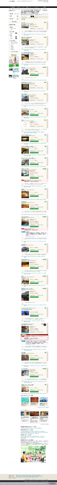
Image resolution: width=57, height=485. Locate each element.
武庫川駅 (25, 50)
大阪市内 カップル (30, 349)
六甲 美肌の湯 (33, 105)
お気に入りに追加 (40, 28)
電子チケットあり (24, 17)
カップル (38, 432)
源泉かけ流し (13, 49)
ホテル (36, 432)
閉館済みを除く (36, 17)
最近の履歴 (45, 0)
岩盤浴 (12, 45)
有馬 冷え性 (35, 143)
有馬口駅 (45, 143)
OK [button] (52, 483)
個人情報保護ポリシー (26, 481)
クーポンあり (30, 17)
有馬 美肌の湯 (31, 393)
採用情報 (47, 481)
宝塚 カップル (31, 49)
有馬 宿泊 (33, 143)
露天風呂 (36, 431)
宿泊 (43, 431)
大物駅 (45, 381)
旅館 (43, 437)
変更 (17, 16)
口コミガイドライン (39, 479)
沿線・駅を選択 (14, 21)
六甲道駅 (42, 105)
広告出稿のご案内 (34, 479)
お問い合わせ (46, 479)
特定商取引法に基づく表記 (32, 481)
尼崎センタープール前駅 (40, 49)
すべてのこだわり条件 (14, 51)
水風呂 (28, 432)
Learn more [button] (44, 483)
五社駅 (27, 155)
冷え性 (26, 432)
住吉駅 (27, 91)
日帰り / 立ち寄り (13, 28)
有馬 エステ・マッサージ (38, 365)
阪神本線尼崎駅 (25, 321)
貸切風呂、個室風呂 (23, 438)
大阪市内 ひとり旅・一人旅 (41, 349)
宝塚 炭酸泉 (25, 49)
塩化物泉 (44, 432)
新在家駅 (45, 105)
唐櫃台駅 (29, 155)
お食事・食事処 (23, 432)
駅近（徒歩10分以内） (26, 431)
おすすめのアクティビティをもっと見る (42, 407)
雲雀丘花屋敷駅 (34, 132)
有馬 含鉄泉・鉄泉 (30, 256)
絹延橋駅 (28, 132)
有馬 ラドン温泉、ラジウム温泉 (27, 143)
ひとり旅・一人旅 (40, 431)
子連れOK (41, 432)
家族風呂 (12, 48)
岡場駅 (45, 393)
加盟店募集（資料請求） (28, 479)
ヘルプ (43, 479)
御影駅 (24, 106)
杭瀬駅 (45, 349)
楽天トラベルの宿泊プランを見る (34, 141)
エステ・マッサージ (32, 432)
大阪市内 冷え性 (26, 349)
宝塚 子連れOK (35, 49)
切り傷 (47, 432)
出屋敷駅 (45, 49)
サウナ (22, 431)
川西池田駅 (31, 132)
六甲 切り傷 (37, 105)
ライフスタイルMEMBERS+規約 (42, 481)
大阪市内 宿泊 (25, 381)
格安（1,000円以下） (32, 431)
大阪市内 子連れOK (35, 349)
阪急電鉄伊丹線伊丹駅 (26, 117)
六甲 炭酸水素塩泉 (26, 105)
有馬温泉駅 (42, 143)
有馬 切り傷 (31, 166)
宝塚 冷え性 (28, 49)
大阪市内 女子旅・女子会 (41, 381)
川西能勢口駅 (25, 132)
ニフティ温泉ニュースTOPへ (43, 424)
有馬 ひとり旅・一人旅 (35, 241)
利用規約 (37, 481)
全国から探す (17, 13)
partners (17, 483)
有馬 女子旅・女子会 (32, 365)
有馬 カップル (38, 143)
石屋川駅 (25, 91)
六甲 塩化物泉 (30, 105)
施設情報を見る (33, 28)
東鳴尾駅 (27, 50)
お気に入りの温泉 (40, 0)
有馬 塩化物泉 (25, 166)
